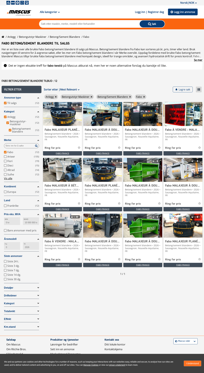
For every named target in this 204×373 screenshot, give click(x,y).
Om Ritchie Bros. (16, 349)
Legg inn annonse (184, 12)
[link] (62, 114)
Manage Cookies (90, 365)
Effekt (7, 319)
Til (24, 244)
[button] (21, 89)
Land (7, 200)
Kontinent (10, 186)
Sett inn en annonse (62, 349)
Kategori (9, 111)
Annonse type (12, 97)
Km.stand (10, 326)
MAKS (26, 219)
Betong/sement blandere (65, 37)
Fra (6, 244)
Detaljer (8, 287)
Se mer (198, 60)
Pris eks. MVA (12, 214)
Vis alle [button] (8, 178)
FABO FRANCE (62, 153)
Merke (7, 140)
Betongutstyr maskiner (32, 37)
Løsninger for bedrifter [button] (64, 344)
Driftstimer (10, 295)
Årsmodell (10, 239)
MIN (6, 219)
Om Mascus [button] (13, 344)
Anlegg (11, 37)
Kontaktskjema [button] (113, 349)
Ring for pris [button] (52, 148)
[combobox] (175, 341)
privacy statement (117, 365)
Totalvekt (9, 311)
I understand (192, 363)
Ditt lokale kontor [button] (115, 344)
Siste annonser (13, 256)
